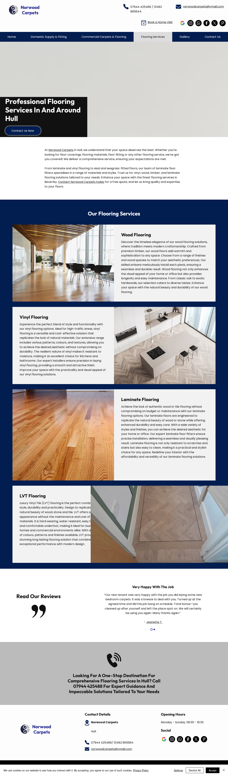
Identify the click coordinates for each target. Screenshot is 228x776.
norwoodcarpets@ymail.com (203, 6)
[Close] (224, 770)
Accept (212, 770)
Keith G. (154, 609)
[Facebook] (206, 23)
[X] (214, 23)
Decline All (195, 770)
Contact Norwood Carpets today (81, 182)
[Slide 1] (151, 629)
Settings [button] (178, 770)
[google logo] (182, 23)
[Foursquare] (222, 23)
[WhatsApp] (198, 23)
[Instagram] (190, 23)
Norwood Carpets (60, 150)
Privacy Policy (141, 770)
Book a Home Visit (160, 22)
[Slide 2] (154, 629)
